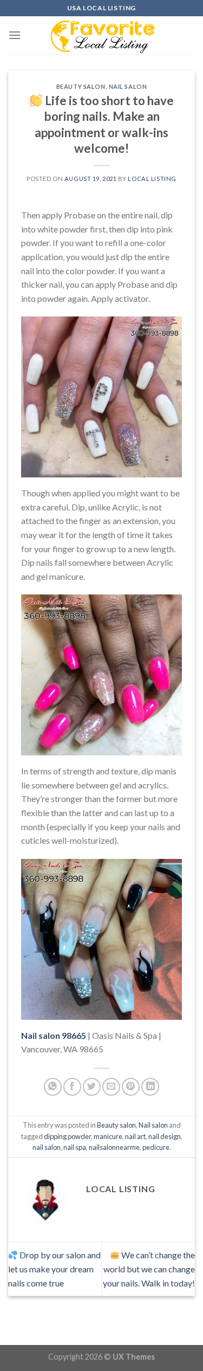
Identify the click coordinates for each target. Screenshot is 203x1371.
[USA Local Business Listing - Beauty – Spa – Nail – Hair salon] (102, 35)
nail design (164, 1136)
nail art (135, 1136)
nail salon (46, 1147)
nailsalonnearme (114, 1147)
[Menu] (14, 35)
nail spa (74, 1147)
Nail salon (128, 86)
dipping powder (67, 1136)
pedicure (155, 1147)
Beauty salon (81, 86)
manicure (108, 1136)
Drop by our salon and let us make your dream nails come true (54, 1269)
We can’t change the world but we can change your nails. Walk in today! (149, 1269)
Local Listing (152, 178)
